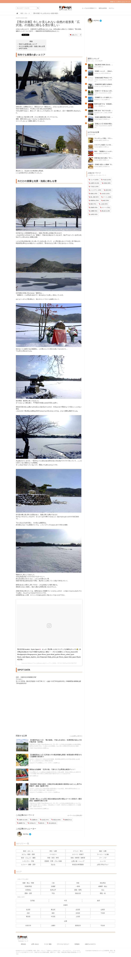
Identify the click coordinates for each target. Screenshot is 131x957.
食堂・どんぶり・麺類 (28, 858)
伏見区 (78, 913)
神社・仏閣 (53, 851)
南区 (53, 913)
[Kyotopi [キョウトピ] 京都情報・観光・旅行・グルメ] (65, 9)
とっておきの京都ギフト (89, 8)
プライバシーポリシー (63, 944)
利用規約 (77, 944)
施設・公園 (102, 851)
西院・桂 (103, 893)
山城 (65, 921)
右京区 (28, 909)
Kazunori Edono (27, 663)
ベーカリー (53, 854)
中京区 (53, 916)
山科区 (103, 909)
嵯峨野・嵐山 (102, 886)
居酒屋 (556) (93, 207)
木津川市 (28, 925)
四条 (77, 883)
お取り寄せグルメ (102, 864)
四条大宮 (78, 893)
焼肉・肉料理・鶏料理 (78, 858)
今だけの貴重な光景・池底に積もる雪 (32, 46)
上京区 (78, 916)
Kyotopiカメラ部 (98, 99)
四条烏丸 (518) (94, 200)
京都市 (65, 905)
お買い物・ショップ (77, 861)
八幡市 (53, 925)
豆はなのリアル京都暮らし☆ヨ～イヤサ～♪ (41, 763)
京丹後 (32, 900)
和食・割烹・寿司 (53, 858)
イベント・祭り (78, 851)
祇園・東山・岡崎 (28, 883)
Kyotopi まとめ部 (99, 73)
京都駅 (53, 886)
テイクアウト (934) (95, 190)
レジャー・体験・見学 (28, 864)
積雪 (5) (42, 823)
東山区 (53, 909)
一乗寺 (78, 886)
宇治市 (103, 925)
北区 (28, 913)
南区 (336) (106, 200)
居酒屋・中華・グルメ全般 (53, 861)
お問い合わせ (35, 944)
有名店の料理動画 (78, 864)
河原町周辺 (28, 886)
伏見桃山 (28, 890)
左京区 (78, 909)
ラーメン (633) (107, 197)
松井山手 (53, 890)
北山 (102, 890)
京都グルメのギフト (90, 944)
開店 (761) (93, 204)
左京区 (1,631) (105, 193)
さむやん (25, 834)
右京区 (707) (45, 819)
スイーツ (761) (106, 207)
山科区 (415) (93, 214)
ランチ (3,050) (94, 179)
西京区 (28, 916)
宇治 (53, 893)
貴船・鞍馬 (77, 890)
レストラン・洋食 (28, 861)
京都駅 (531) (93, 211)
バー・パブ (102, 858)
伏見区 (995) (107, 183)
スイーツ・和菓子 (78, 854)
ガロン (96, 106)
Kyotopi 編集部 (98, 119)
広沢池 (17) (32, 823)
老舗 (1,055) (93, 193)
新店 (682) (108, 190)
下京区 (103, 913)
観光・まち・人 (28, 851)
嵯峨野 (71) (21, 823)
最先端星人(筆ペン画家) (100, 112)
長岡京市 (78, 925)
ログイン (111, 8)
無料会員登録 (103, 8)
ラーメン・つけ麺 (102, 854)
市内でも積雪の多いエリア (28, 44)
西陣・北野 (28, 893)
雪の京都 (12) (52, 823)
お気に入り (74, 35)
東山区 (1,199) (106, 211)
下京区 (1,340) (94, 186)
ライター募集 (47, 944)
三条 (53, 883)
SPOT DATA (23, 48)
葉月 (30, 776)
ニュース (103, 861)
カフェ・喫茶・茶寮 (28, 854)
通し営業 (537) (94, 197)
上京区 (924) (104, 204)
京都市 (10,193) (22, 819)
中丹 (65, 900)
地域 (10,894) (57, 819)
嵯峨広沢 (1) (68, 819)
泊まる (53, 864)
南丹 (98, 900)
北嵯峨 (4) (34, 819)
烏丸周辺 (103, 883)
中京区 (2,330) (107, 179)
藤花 (95, 66)
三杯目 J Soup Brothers (35, 748)
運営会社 (23, 944)
